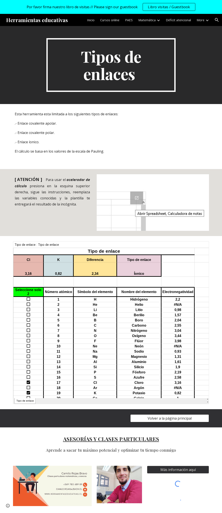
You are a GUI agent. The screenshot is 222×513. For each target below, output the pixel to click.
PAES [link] (129, 20)
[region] (111, 7)
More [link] (200, 20)
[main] (110, 65)
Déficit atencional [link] (178, 20)
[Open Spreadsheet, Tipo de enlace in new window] (200, 246)
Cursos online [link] (109, 20)
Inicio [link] (91, 20)
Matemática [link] (147, 20)
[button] (217, 20)
